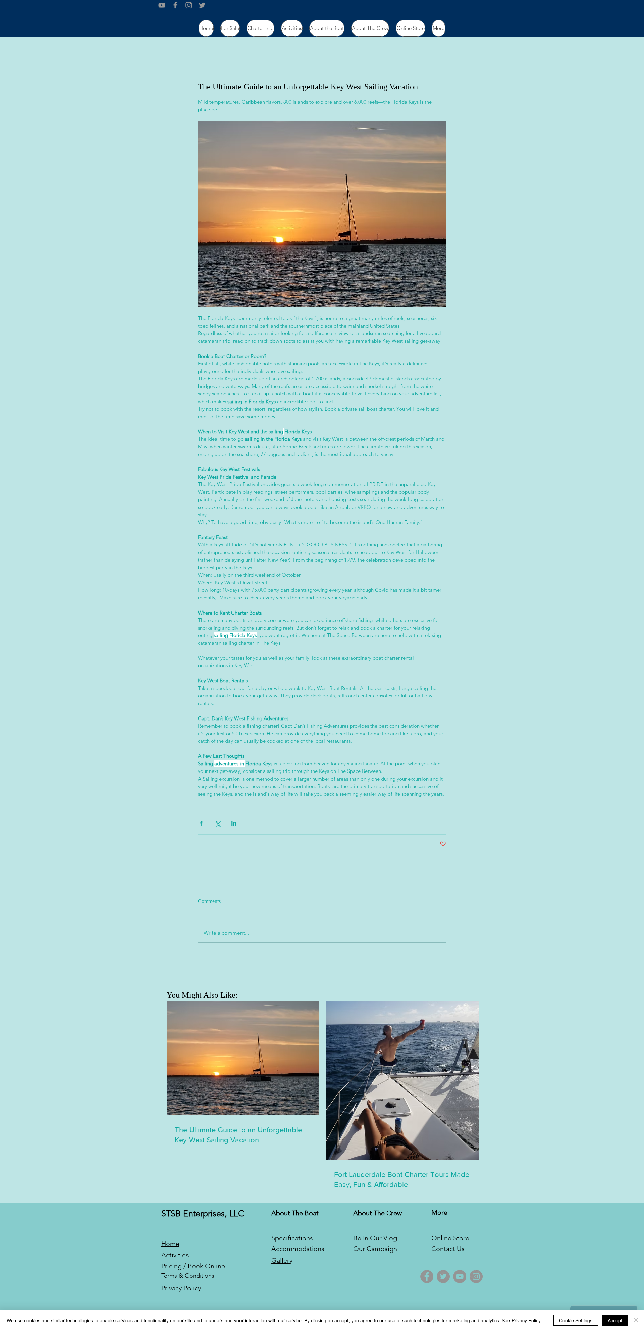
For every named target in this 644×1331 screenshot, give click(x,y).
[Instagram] (476, 1276)
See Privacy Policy (521, 1320)
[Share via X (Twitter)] (217, 823)
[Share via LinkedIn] (234, 823)
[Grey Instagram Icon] (188, 5)
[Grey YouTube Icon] (162, 5)
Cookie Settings (575, 1320)
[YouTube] (459, 1276)
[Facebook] (426, 1276)
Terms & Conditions (187, 1275)
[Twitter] (443, 1276)
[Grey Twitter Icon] (202, 5)
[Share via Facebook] (201, 823)
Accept (615, 1320)
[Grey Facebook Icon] (175, 5)
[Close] (636, 1320)
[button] (260, 28)
